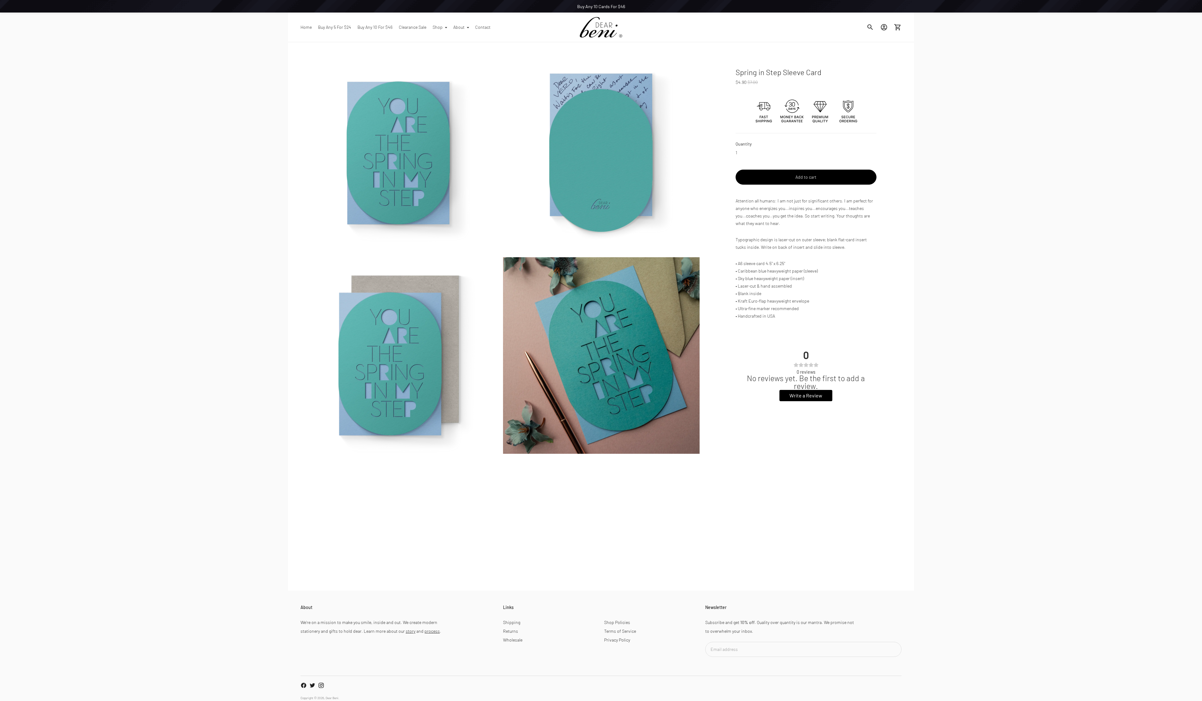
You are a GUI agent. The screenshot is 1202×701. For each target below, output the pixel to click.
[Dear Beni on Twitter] (312, 685)
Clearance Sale (412, 27)
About (459, 27)
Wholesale (512, 639)
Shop (438, 27)
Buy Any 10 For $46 (375, 27)
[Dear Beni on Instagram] (321, 685)
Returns (510, 631)
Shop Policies (617, 622)
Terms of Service (620, 631)
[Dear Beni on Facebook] (303, 685)
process (432, 631)
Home (306, 27)
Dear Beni (332, 698)
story (410, 631)
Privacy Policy (617, 639)
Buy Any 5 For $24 (334, 27)
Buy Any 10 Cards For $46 (601, 6)
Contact (483, 27)
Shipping (511, 622)
